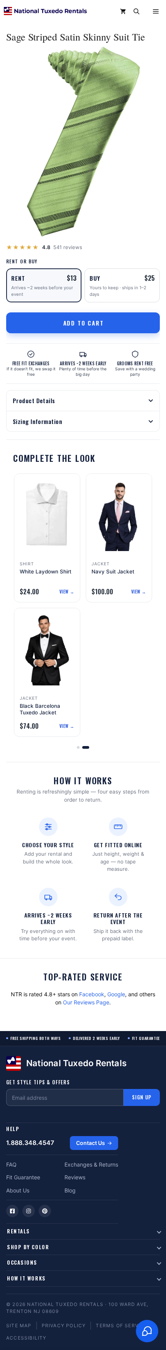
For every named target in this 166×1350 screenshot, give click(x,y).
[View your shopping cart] (123, 11)
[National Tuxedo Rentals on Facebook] (12, 1211)
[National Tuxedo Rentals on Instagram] (28, 1211)
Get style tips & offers (38, 1082)
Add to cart (83, 323)
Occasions (22, 1262)
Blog (70, 1190)
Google (116, 994)
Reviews (74, 1177)
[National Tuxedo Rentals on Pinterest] (45, 1211)
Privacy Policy (64, 1325)
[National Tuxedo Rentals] (45, 11)
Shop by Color (28, 1247)
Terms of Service (121, 1325)
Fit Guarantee (23, 1177)
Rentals (18, 1231)
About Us (17, 1190)
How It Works (26, 1278)
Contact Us (90, 1143)
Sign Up (141, 1097)
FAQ (11, 1164)
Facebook (91, 994)
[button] (136, 11)
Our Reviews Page (86, 1002)
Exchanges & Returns (91, 1164)
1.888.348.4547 (30, 1142)
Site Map (19, 1325)
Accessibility (26, 1338)
